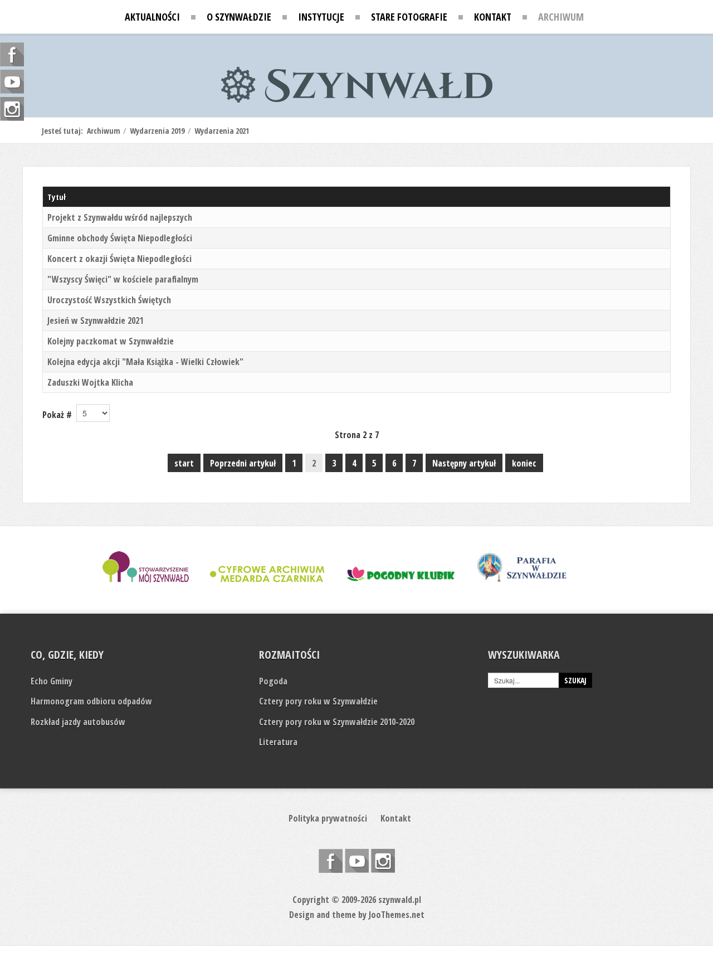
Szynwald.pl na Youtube (357, 861)
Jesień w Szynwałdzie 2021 (95, 320)
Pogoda (273, 681)
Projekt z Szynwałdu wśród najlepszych (119, 217)
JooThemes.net (396, 915)
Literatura (278, 742)
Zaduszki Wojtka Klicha (90, 382)
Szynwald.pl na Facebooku (331, 861)
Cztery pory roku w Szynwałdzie (318, 701)
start (184, 463)
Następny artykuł (464, 463)
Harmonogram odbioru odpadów (91, 701)
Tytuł (56, 196)
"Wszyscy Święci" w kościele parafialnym (122, 279)
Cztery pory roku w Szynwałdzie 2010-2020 (336, 722)
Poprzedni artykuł (243, 463)
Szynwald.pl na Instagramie (383, 861)
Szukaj (575, 680)
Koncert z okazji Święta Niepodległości (119, 258)
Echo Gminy (51, 681)
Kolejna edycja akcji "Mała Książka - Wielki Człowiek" (145, 362)
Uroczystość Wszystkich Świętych (109, 300)
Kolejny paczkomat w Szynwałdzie (110, 341)
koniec (524, 463)
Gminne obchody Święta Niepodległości (119, 238)
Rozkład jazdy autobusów (78, 722)
